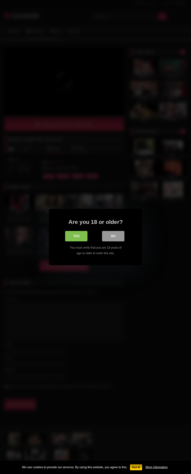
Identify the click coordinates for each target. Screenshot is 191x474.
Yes (76, 236)
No (113, 236)
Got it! (136, 467)
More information (156, 467)
